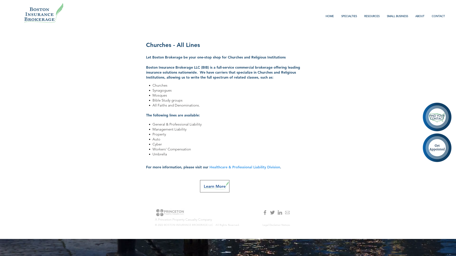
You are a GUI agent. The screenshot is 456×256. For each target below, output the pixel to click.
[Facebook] (265, 212)
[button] (371, 16)
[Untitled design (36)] (287, 212)
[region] (437, 148)
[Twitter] (272, 212)
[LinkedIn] (280, 212)
